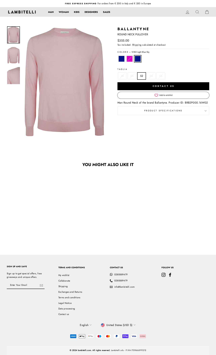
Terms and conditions (69, 297)
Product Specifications (163, 110)
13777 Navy (121, 58)
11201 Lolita (129, 58)
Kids (76, 12)
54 (151, 76)
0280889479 (121, 274)
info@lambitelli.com (124, 286)
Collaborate (64, 280)
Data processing (66, 308)
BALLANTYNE (133, 29)
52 (141, 76)
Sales (106, 12)
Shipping (137, 44)
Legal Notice (65, 303)
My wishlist (63, 275)
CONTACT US (163, 86)
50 (132, 76)
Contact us (63, 314)
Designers (91, 12)
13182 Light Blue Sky (137, 58)
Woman (64, 12)
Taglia (122, 69)
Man (51, 12)
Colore (133, 52)
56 (160, 76)
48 (122, 76)
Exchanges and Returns (70, 292)
